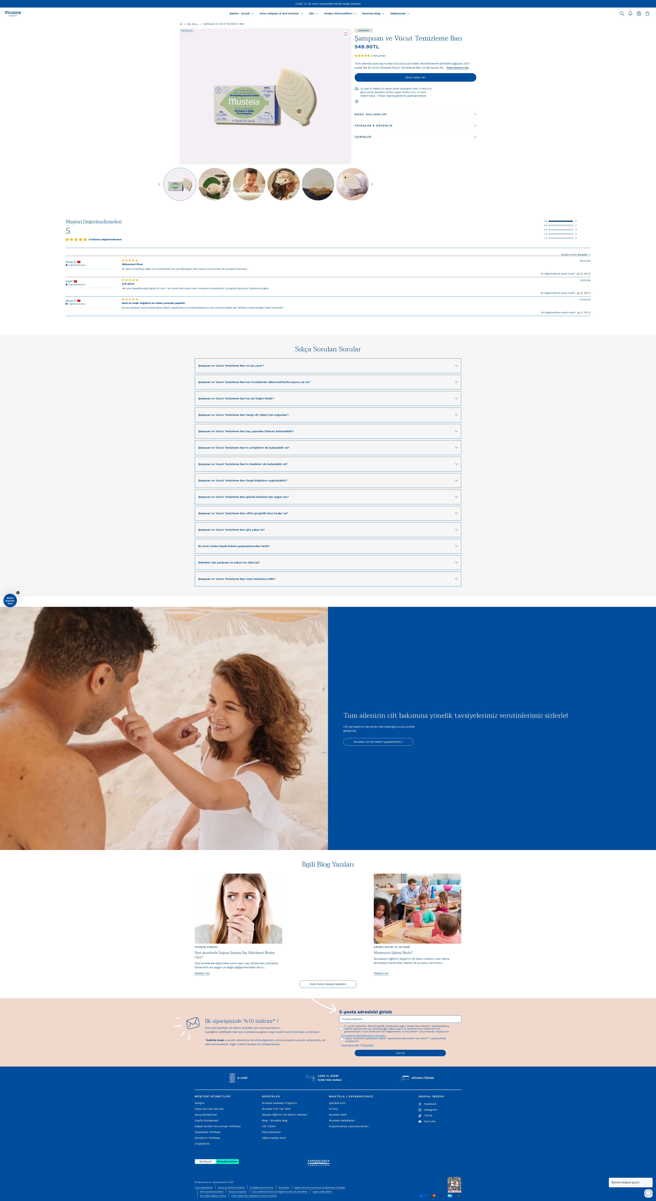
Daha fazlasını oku (458, 67)
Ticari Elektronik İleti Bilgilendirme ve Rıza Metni (363, 1036)
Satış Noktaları (271, 1132)
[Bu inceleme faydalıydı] (578, 274)
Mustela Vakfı (338, 1114)
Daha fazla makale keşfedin (328, 984)
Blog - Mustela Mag (274, 1120)
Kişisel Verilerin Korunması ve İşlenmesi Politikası (319, 1187)
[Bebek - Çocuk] (252, 13)
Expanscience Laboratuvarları (349, 1126)
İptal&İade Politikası (208, 1132)
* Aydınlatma (347, 1045)
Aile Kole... (193, 24)
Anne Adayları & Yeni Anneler (279, 13)
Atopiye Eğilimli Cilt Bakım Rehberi (285, 1114)
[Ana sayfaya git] (181, 24)
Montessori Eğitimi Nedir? (393, 953)
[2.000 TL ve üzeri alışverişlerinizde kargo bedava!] (328, 4)
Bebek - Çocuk (240, 13)
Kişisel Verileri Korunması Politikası (218, 1126)
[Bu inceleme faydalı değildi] (585, 274)
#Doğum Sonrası (206, 947)
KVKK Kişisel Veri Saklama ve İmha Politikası (254, 1196)
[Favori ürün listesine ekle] (345, 34)
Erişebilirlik (202, 1143)
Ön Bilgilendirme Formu (262, 1187)
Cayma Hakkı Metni (322, 1191)
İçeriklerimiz (337, 1103)
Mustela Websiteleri (342, 1120)
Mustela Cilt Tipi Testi (276, 1108)
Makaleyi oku (202, 973)
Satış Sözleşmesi (206, 1114)
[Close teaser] (18, 593)
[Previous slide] (159, 184)
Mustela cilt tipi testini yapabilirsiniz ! (378, 741)
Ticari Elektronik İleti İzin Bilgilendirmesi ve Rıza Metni (280, 1191)
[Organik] (364, 30)
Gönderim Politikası (207, 1137)
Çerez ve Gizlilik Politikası (231, 1187)
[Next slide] (372, 184)
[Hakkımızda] (408, 13)
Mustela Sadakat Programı (279, 1103)
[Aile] (317, 13)
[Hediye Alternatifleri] (355, 13)
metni (356, 1045)
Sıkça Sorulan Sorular (209, 1108)
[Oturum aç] (639, 13)
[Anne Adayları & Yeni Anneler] (302, 13)
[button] (621, 13)
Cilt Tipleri (269, 1126)
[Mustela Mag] (383, 13)
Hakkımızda (397, 13)
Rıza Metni (284, 1187)
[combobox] (575, 254)
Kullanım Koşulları (238, 1191)
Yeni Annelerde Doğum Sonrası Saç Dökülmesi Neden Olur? (235, 955)
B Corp (333, 1108)
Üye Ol (400, 1053)
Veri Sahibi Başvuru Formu (213, 1196)
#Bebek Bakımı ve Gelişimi (392, 947)
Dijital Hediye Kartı (274, 1137)
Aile (311, 13)
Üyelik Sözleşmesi (206, 1120)
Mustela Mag (371, 13)
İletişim (199, 1103)
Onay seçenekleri (204, 1187)
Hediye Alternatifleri (338, 13)
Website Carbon (227, 1161)
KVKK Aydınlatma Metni (211, 1191)
